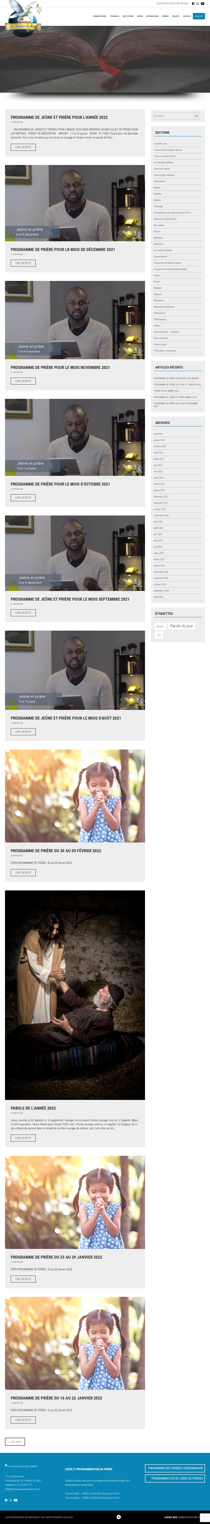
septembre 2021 (161, 515)
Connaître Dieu (99, 16)
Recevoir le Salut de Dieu (165, 219)
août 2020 (158, 597)
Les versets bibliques (163, 162)
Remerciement (160, 256)
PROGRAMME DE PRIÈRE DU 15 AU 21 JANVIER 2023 (177, 384)
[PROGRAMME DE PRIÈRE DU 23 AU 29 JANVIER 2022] (75, 1248)
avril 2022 (158, 471)
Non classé (159, 225)
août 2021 (158, 521)
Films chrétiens (161, 338)
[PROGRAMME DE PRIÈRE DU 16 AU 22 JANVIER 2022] (75, 1389)
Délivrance (158, 244)
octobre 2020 (160, 584)
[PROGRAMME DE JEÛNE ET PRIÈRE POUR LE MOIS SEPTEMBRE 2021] (75, 590)
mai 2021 (158, 540)
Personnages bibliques (164, 175)
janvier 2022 (159, 490)
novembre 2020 (161, 578)
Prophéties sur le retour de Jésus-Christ (172, 212)
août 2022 (158, 452)
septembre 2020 (161, 590)
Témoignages (160, 319)
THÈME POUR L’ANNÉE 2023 (166, 391)
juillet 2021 (159, 528)
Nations (157, 200)
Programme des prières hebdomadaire (175, 1468)
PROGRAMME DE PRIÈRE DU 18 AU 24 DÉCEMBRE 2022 (176, 405)
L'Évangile (158, 206)
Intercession (152, 16)
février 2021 (159, 559)
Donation (199, 16)
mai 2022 (158, 465)
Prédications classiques (165, 350)
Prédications (159, 313)
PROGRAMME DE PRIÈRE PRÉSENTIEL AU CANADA (176, 378)
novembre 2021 (161, 503)
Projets (176, 16)
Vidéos (140, 16)
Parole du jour (160, 344)
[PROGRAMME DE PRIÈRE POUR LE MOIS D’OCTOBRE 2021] (75, 475)
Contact (187, 16)
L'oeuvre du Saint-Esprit (165, 156)
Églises (157, 187)
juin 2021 (158, 534)
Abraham (160, 626)
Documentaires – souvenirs (166, 332)
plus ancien (15, 1441)
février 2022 (159, 484)
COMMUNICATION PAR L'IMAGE (184, 1517)
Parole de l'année (162, 168)
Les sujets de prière (163, 250)
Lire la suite (23, 147)
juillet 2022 (159, 459)
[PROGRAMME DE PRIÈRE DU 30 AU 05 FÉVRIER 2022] (75, 842)
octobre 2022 (160, 446)
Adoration (158, 237)
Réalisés (158, 288)
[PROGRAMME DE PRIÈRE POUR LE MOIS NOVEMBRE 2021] (75, 358)
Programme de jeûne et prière (167, 263)
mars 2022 (159, 477)
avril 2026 (158, 434)
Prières (165, 16)
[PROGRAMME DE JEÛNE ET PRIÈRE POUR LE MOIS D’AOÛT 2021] (75, 709)
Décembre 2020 (161, 572)
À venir (157, 281)
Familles (157, 194)
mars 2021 (159, 553)
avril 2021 (158, 546)
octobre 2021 (160, 509)
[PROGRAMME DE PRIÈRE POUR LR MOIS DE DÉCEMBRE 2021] (75, 240)
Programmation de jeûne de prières (177, 1478)
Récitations (128, 16)
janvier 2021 (159, 565)
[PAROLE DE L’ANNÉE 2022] (75, 1099)
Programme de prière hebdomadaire (170, 269)
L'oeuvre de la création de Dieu (168, 150)
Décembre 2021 (161, 496)
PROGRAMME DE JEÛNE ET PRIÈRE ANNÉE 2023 (175, 397)
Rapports (158, 294)
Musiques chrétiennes (164, 306)
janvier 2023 (159, 440)
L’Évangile (114, 16)
